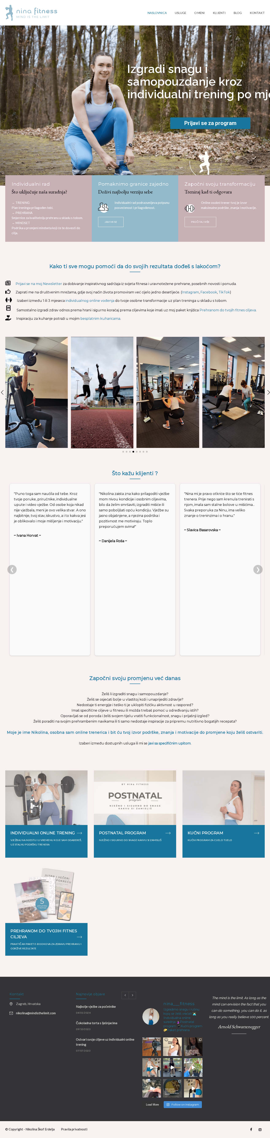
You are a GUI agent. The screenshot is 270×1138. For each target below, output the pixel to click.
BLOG (238, 13)
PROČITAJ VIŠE (200, 221)
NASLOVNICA (157, 13)
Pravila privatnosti (74, 1129)
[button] (1, 392)
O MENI (199, 13)
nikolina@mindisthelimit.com (36, 1013)
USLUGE (180, 13)
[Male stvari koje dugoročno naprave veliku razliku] (193, 1067)
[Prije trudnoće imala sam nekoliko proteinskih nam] (172, 1088)
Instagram (190, 292)
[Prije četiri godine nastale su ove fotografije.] (151, 1046)
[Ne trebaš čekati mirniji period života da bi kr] (172, 1046)
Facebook (208, 292)
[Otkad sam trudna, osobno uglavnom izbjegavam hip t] (172, 1067)
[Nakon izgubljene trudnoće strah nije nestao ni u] (151, 1088)
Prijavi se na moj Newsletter (39, 284)
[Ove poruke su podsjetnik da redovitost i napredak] (193, 1046)
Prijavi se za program (210, 123)
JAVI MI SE (111, 221)
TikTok (224, 292)
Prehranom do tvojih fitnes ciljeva (228, 310)
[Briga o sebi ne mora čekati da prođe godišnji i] (151, 1067)
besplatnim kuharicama (100, 319)
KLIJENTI (219, 13)
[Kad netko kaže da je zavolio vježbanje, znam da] (193, 1088)
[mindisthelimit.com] (76, 13)
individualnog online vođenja (90, 301)
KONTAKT (257, 13)
